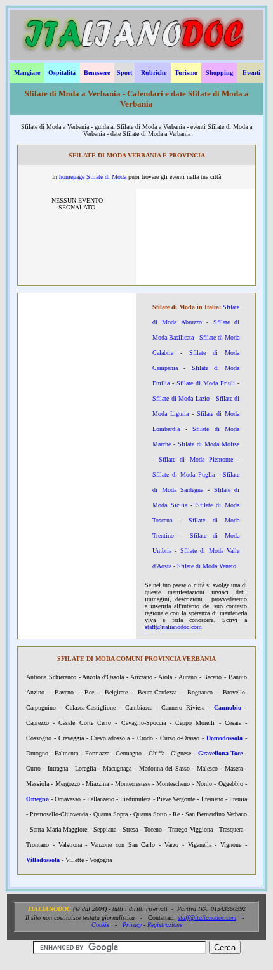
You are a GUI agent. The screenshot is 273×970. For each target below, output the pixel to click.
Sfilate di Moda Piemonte (196, 459)
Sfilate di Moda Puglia (183, 474)
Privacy (132, 924)
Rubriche (153, 72)
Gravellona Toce (220, 753)
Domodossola (224, 737)
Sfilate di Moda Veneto (206, 565)
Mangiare (27, 72)
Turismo (186, 72)
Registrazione (164, 924)
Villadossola (43, 859)
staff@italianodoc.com (173, 626)
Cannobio (227, 707)
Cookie (100, 924)
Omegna (37, 798)
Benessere (97, 72)
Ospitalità (62, 72)
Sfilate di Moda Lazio (181, 398)
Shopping (219, 72)
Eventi (251, 72)
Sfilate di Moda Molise (208, 444)
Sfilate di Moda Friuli (205, 383)
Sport (124, 72)
